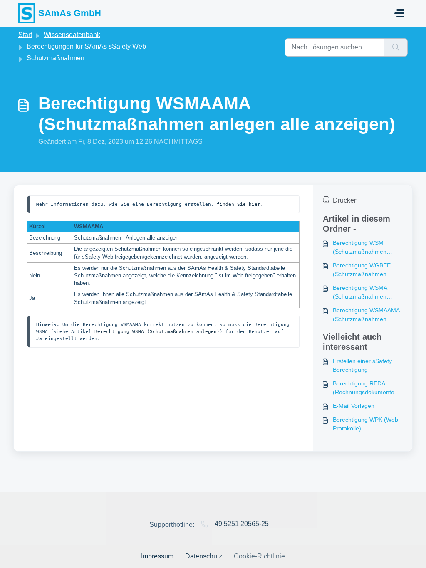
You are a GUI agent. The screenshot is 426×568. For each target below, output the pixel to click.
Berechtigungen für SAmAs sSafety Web (86, 46)
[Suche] (396, 47)
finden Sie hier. (240, 204)
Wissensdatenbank (72, 34)
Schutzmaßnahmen (55, 58)
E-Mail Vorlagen (353, 406)
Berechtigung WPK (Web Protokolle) (365, 424)
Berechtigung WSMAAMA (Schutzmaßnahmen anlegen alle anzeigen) (366, 315)
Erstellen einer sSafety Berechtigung (362, 365)
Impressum (157, 556)
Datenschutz (203, 556)
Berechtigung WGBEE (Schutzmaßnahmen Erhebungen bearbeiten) (365, 270)
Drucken (345, 200)
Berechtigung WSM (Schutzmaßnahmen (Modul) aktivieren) (359, 248)
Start (25, 34)
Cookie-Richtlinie (259, 556)
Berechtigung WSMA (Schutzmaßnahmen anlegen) (157, 331)
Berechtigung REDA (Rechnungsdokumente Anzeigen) (363, 388)
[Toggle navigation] (399, 13)
